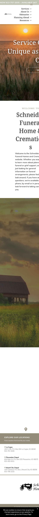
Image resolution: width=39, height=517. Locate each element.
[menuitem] (26, 8)
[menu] (31, 4)
